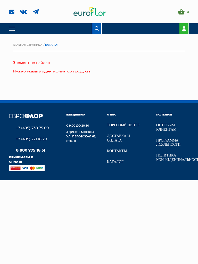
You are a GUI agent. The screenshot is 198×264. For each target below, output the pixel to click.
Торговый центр (123, 125)
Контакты (117, 151)
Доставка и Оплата (118, 138)
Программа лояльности (168, 142)
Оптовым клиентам (166, 127)
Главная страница (27, 44)
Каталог (115, 162)
